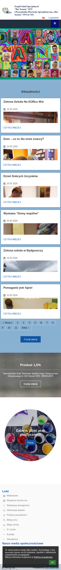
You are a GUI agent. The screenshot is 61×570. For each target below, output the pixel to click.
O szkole (11, 529)
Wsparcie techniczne (17, 500)
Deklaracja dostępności (18, 505)
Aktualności (12, 539)
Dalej (24, 327)
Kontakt (10, 534)
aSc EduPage (52, 567)
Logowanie (53, 17)
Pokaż (30, 442)
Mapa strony (13, 524)
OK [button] (52, 562)
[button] (43, 18)
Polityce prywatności (43, 557)
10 (9, 327)
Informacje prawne (16, 510)
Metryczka (12, 520)
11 (16, 327)
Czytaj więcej (12, 128)
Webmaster (12, 495)
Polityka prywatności (17, 515)
